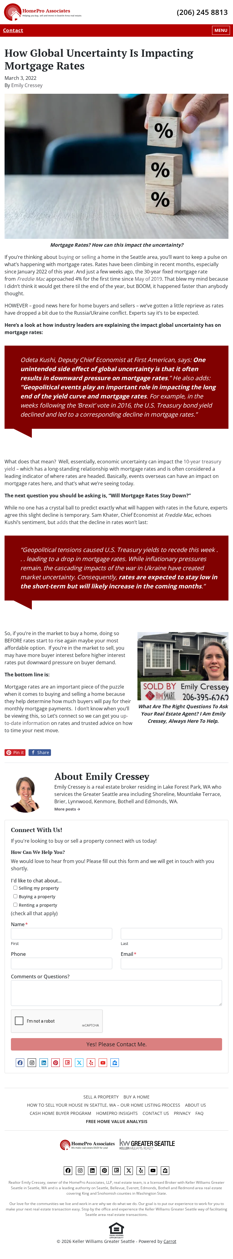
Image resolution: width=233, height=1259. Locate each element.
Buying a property (37, 896)
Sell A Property (101, 1097)
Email (129, 954)
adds (62, 522)
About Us (195, 1105)
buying (66, 257)
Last (124, 943)
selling (89, 257)
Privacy (182, 1113)
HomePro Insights (117, 1113)
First (15, 943)
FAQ (199, 1113)
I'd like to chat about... (36, 880)
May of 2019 (148, 279)
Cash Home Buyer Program (60, 1113)
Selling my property (39, 888)
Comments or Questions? (40, 976)
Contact (13, 30)
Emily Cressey (26, 85)
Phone (18, 954)
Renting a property (38, 905)
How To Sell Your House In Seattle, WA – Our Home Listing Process (103, 1105)
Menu (222, 30)
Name (19, 924)
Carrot (170, 1241)
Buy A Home (136, 1097)
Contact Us (156, 1113)
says (183, 360)
